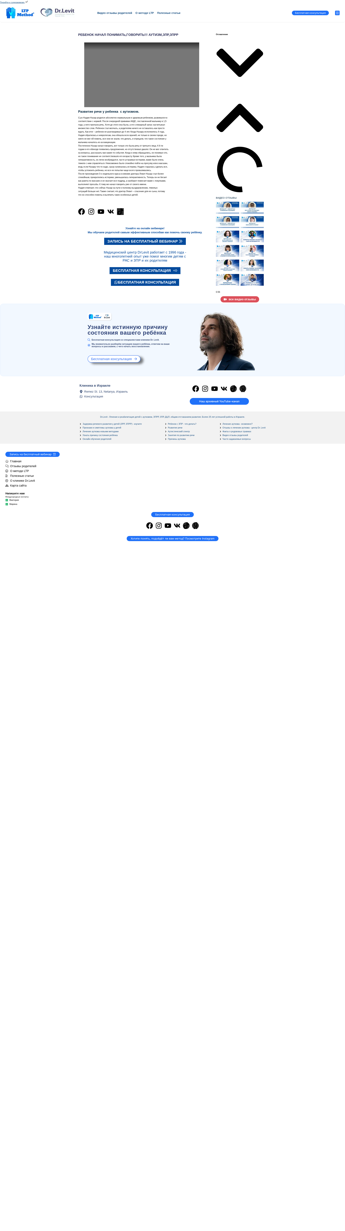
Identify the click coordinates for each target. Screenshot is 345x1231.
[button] (240, 63)
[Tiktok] (120, 211)
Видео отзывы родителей (114, 12)
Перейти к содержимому (12, 2)
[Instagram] (91, 211)
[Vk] (110, 211)
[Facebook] (81, 211)
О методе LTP (144, 12)
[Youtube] (101, 211)
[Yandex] (242, 388)
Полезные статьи (168, 12)
